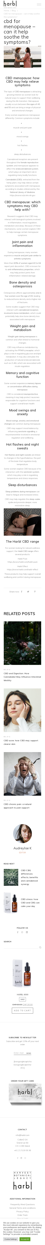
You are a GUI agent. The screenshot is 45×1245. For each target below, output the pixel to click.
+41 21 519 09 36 (22, 1150)
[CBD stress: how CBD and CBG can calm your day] (11, 902)
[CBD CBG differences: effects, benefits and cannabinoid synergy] (11, 877)
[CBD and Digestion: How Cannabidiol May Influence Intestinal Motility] (22, 643)
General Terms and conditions (22, 1208)
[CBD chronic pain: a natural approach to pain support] (22, 774)
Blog (14, 10)
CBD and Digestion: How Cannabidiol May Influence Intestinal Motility (22, 677)
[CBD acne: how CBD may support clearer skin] (22, 710)
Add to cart (22, 1010)
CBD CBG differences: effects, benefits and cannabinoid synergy (29, 877)
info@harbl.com (22, 1135)
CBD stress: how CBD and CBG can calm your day (30, 902)
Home (6, 10)
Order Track (22, 1215)
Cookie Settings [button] (11, 1239)
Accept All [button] (25, 1239)
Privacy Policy (22, 1211)
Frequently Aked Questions (22, 1204)
